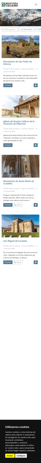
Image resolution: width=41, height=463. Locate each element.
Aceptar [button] (10, 456)
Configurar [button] (21, 456)
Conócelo (8, 85)
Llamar (18, 205)
